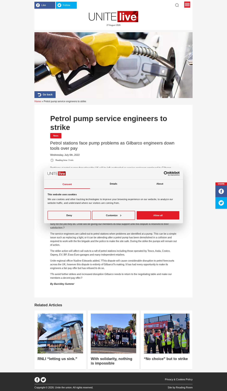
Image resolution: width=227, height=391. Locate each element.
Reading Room (184, 387)
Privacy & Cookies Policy (179, 379)
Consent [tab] (67, 184)
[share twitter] (221, 203)
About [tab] (159, 183)
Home (37, 101)
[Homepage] (113, 16)
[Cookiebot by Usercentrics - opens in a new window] (166, 173)
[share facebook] (221, 191)
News (55, 136)
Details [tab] (113, 183)
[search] (177, 5)
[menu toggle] (187, 5)
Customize (112, 215)
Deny (69, 215)
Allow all (158, 215)
